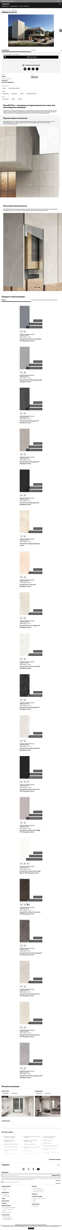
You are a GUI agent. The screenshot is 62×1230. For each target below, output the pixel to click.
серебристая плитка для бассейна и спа (30, 1141)
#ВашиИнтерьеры (7, 1212)
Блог (4, 1210)
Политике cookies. (21, 1226)
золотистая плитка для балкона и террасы (49, 1137)
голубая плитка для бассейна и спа (9, 1141)
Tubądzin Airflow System (39, 1198)
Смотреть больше (54, 1159)
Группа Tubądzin (7, 1216)
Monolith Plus (14, 10)
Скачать (4, 1203)
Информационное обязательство (23, 1224)
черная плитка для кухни (11, 1146)
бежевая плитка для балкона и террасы (9, 1137)
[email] (25, 69)
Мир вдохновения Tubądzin (9, 1207)
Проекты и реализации (8, 1209)
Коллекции (8, 10)
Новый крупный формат (31, 93)
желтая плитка (47, 1143)
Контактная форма (37, 1188)
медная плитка (28, 1157)
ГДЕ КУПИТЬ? (26, 6)
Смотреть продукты (7, 82)
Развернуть (58, 1180)
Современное (5, 93)
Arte (34, 1201)
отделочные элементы (30, 1144)
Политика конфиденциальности (39, 1224)
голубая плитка (28, 1150)
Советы (21, 6)
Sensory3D (35, 1206)
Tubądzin (3, 10)
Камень (21, 93)
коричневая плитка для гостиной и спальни (49, 1157)
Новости (34, 1194)
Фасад (4, 88)
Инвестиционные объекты (14, 88)
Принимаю (31, 1228)
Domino (34, 1199)
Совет (3, 1198)
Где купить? (5, 1200)
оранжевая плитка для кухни (12, 1157)
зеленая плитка (47, 1140)
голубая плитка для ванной (50, 1145)
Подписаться (55, 1175)
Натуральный (34, 77)
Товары (4, 1189)
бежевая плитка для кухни (11, 1144)
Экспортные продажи (38, 1191)
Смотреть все (5, 1121)
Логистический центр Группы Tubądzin (8, 1219)
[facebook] (33, 69)
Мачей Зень (5, 1194)
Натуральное (14, 93)
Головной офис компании (39, 1189)
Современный (34, 76)
